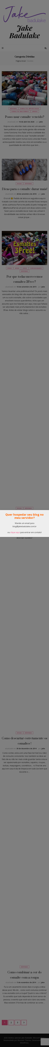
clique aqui (15, 532)
